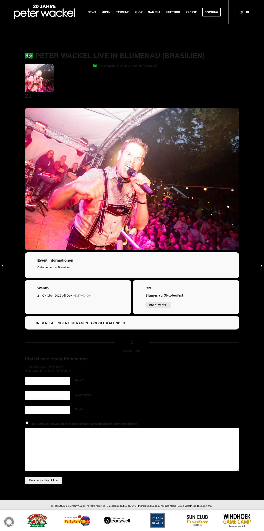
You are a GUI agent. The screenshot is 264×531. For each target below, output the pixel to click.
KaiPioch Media (168, 505)
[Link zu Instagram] (241, 12)
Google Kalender (108, 323)
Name (79, 380)
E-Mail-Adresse (84, 394)
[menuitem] (92, 12)
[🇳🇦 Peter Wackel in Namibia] (3, 265)
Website (79, 409)
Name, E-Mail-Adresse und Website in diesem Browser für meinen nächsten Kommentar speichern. (84, 423)
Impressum (144, 505)
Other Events (156, 305)
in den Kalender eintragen (62, 323)
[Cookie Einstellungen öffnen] (9, 525)
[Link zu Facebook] (235, 12)
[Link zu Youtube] (247, 12)
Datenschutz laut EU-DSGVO (121, 505)
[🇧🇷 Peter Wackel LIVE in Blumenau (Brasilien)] (261, 265)
